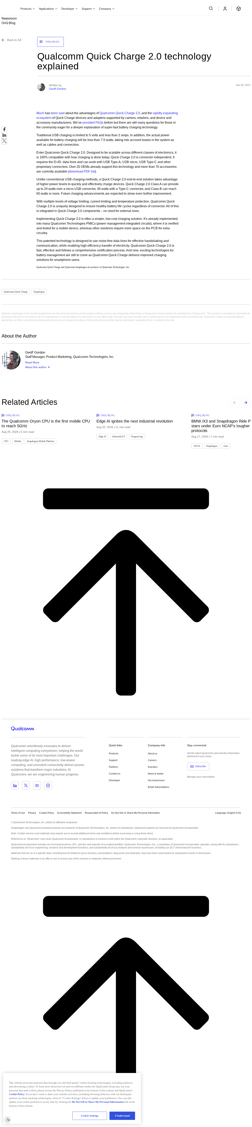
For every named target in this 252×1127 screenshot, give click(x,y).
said (62, 113)
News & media (155, 773)
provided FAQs (92, 122)
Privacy (32, 813)
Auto (225, 446)
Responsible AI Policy (96, 813)
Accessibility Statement (69, 813)
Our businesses (156, 780)
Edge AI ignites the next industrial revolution (134, 421)
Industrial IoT (118, 436)
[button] (135, 812)
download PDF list (82, 171)
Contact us (114, 773)
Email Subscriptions (158, 787)
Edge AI (102, 436)
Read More (32, 362)
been (54, 113)
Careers (152, 760)
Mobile (17, 441)
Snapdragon (39, 291)
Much (40, 113)
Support (113, 760)
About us (152, 753)
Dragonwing (137, 436)
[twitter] (4, 142)
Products (113, 753)
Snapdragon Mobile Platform (40, 441)
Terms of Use (18, 813)
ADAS (197, 446)
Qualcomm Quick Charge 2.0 (120, 113)
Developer (114, 780)
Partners (113, 767)
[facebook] (4, 130)
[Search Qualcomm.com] (211, 8)
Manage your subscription (201, 776)
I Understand (122, 1115)
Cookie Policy (46, 813)
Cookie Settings (89, 1115)
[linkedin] (4, 136)
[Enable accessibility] (7, 1119)
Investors (153, 767)
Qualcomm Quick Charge (16, 291)
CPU (6, 441)
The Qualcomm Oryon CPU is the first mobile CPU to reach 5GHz (46, 423)
